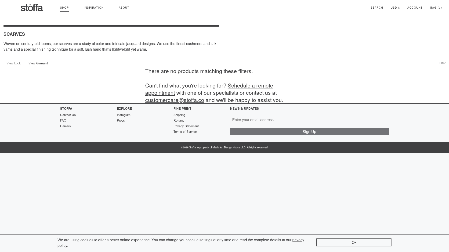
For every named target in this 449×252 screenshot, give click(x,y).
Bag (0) (436, 7)
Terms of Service (185, 131)
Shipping (179, 114)
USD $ (395, 7)
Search (377, 7)
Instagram (123, 114)
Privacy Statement (186, 126)
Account (415, 7)
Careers (65, 126)
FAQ (63, 120)
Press (121, 120)
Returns (179, 120)
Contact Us (68, 114)
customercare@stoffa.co (174, 100)
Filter (442, 62)
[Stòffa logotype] (32, 7)
